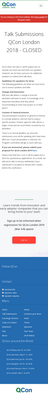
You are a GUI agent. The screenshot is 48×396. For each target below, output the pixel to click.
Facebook (9, 275)
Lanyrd (24, 275)
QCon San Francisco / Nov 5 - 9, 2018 (20, 368)
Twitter (4, 275)
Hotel (26, 318)
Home (4, 309)
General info (10, 289)
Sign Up (24, 240)
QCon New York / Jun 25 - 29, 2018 (19, 359)
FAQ (4, 331)
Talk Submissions (9, 314)
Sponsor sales (11, 292)
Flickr (14, 275)
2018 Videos (29, 335)
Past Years (28, 331)
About (4, 335)
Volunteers (6, 327)
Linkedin (19, 275)
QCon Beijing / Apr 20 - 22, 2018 (19, 350)
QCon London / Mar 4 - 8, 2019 (18, 373)
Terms (27, 322)
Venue (26, 309)
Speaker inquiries (12, 296)
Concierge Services (10, 318)
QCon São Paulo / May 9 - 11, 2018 (19, 355)
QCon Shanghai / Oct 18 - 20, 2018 (19, 364)
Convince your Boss (32, 314)
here (34, 150)
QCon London (39, 17)
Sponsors (28, 327)
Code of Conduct (9, 322)
